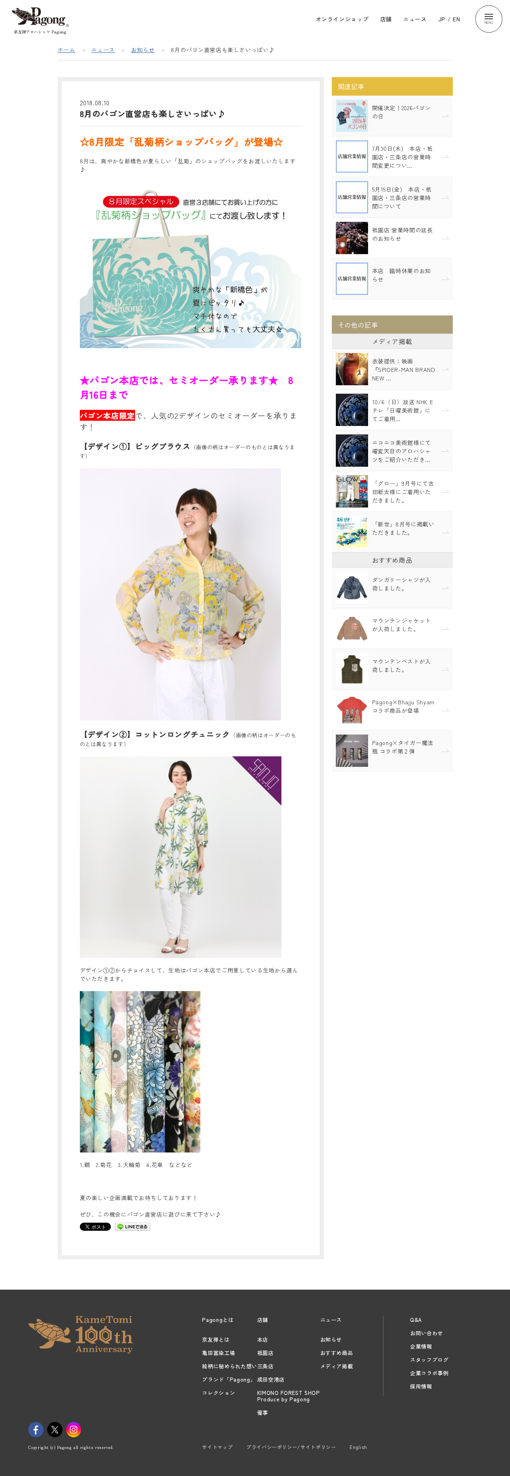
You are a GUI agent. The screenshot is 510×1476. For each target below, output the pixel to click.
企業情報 (421, 1346)
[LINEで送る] (132, 1226)
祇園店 (265, 1353)
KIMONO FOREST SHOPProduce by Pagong (288, 1396)
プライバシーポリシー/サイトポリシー (291, 1447)
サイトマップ (217, 1447)
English (358, 1447)
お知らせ (143, 49)
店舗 (386, 19)
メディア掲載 (336, 1366)
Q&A (416, 1320)
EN (456, 19)
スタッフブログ (429, 1359)
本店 (262, 1339)
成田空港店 (271, 1379)
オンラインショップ (342, 19)
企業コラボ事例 (429, 1373)
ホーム (66, 49)
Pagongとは (217, 1320)
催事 (262, 1412)
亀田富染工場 (218, 1353)
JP (441, 19)
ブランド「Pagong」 (229, 1379)
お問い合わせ (426, 1333)
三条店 (265, 1366)
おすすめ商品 (336, 1353)
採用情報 (421, 1386)
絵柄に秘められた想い (229, 1366)
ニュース (415, 19)
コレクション (218, 1393)
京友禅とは (215, 1339)
